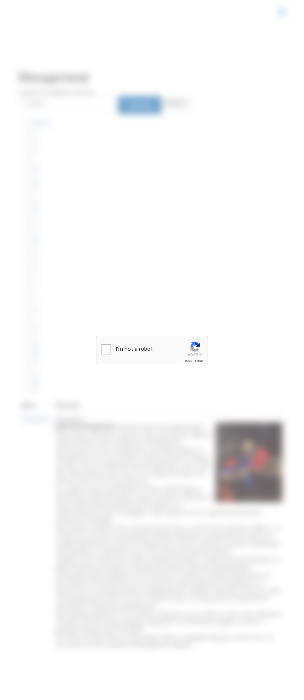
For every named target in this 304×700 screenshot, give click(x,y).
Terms (199, 361)
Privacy (188, 361)
